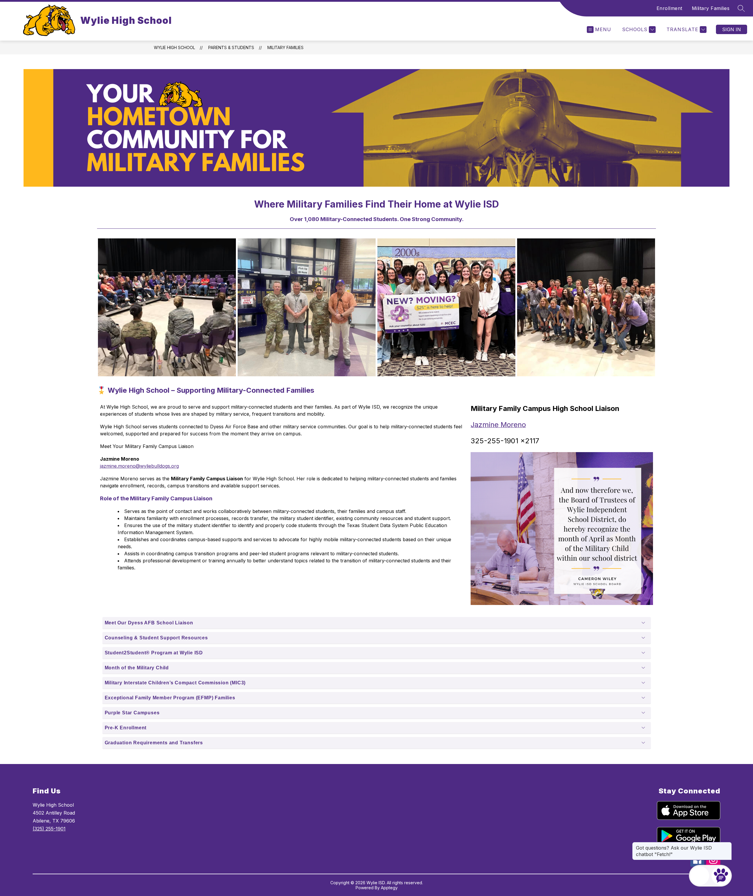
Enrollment (669, 8)
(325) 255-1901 (49, 829)
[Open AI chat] (721, 875)
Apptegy (389, 887)
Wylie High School (174, 47)
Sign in (731, 29)
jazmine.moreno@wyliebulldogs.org (139, 466)
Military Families (711, 8)
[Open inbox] (699, 875)
